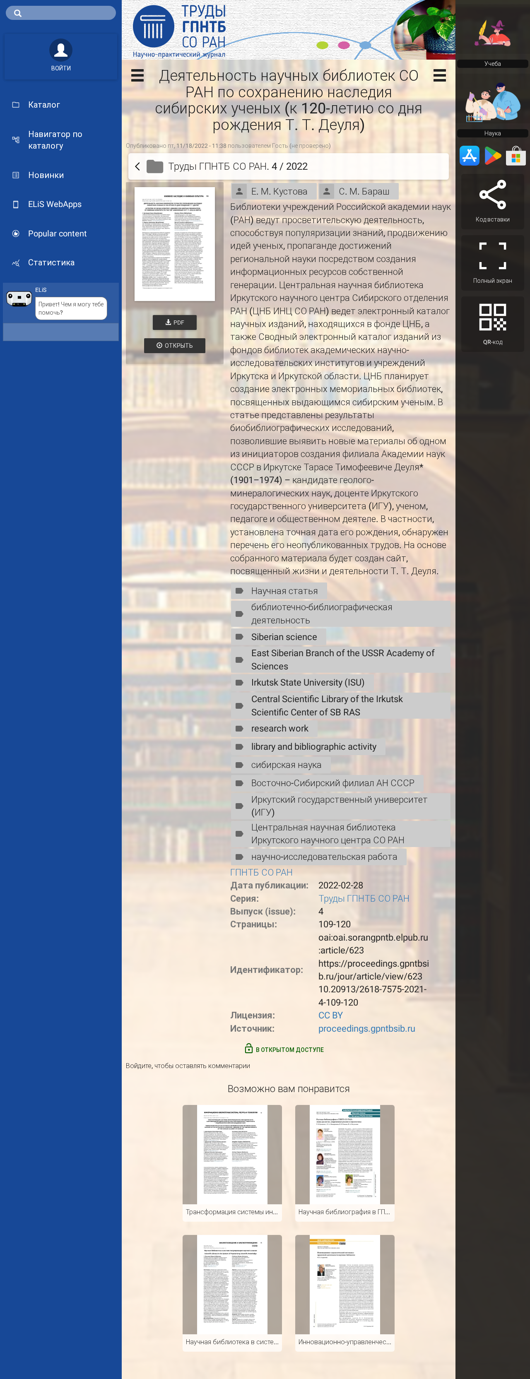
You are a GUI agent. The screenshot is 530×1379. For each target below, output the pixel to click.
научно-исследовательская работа (324, 857)
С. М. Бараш (364, 191)
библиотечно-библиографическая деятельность (322, 613)
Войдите (139, 1066)
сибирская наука (286, 765)
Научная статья (284, 591)
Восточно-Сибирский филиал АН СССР (332, 783)
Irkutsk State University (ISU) (308, 682)
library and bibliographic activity (313, 746)
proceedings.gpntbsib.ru (366, 1028)
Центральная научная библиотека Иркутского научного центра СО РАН (328, 833)
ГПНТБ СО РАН (261, 872)
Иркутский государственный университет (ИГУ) (339, 806)
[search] (61, 13)
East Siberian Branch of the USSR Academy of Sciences (343, 659)
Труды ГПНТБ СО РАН (364, 898)
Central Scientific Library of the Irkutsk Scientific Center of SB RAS (327, 705)
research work (279, 728)
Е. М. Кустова (279, 191)
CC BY (330, 1015)
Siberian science (284, 637)
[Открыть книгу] (175, 244)
